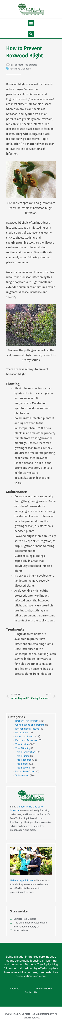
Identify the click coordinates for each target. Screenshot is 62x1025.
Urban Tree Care (24, 771)
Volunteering (22, 775)
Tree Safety (21, 763)
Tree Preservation (25, 752)
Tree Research (23, 759)
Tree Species (22, 767)
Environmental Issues (27, 728)
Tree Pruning (22, 756)
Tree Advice (22, 744)
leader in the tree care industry (36, 956)
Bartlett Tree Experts (26, 721)
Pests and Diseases (20, 68)
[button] (31, 23)
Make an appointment (22, 880)
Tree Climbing (22, 748)
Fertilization (21, 732)
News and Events (25, 736)
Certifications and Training (29, 724)
